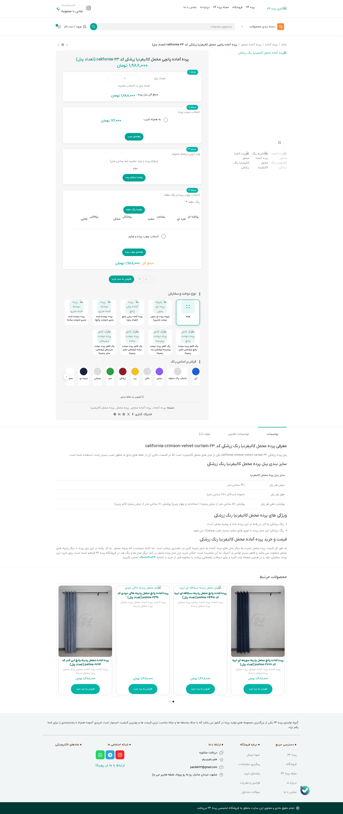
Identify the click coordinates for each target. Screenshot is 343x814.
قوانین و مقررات (250, 783)
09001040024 (147, 557)
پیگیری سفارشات (249, 764)
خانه (284, 45)
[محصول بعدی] (58, 45)
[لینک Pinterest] (123, 414)
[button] (66, 376)
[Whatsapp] (100, 754)
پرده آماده (271, 45)
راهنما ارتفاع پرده (134, 177)
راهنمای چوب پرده (134, 252)
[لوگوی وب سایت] (277, 9)
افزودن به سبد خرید (121, 279)
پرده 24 (292, 755)
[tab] (272, 432)
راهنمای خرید (252, 774)
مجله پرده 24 (289, 774)
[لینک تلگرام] (115, 414)
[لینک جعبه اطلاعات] (88, 9)
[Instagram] (119, 754)
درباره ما (292, 783)
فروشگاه (291, 764)
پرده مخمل (122, 408)
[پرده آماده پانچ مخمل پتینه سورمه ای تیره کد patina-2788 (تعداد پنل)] (258, 621)
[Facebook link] (133, 414)
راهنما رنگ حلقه (134, 209)
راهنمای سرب (134, 136)
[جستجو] (93, 26)
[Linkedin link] (119, 414)
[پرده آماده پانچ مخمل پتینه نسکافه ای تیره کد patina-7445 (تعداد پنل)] (200, 588)
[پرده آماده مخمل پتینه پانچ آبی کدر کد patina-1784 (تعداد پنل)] (85, 621)
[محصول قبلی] (67, 45)
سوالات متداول (251, 792)
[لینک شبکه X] (128, 414)
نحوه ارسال (253, 755)
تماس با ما (290, 792)
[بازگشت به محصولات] (63, 45)
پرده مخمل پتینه (258, 673)
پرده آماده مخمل (251, 45)
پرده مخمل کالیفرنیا (102, 408)
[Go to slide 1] (173, 701)
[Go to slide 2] (170, 701)
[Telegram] (110, 754)
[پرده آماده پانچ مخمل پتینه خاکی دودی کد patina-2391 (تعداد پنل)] (143, 588)
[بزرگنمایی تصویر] (279, 142)
